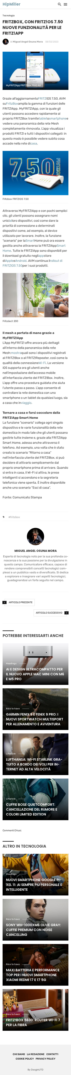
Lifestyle (11, 753)
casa (33, 143)
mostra (16, 353)
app (41, 256)
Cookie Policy (25, 1058)
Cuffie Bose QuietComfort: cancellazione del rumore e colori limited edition (31, 809)
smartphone (58, 118)
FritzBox (12, 103)
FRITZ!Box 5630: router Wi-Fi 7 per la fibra (33, 1022)
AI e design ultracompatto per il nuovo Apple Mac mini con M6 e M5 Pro (35, 674)
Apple (9, 261)
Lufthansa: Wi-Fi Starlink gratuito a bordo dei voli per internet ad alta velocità (34, 764)
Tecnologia (8, 15)
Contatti (52, 1054)
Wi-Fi (42, 363)
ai (10, 221)
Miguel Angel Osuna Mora (28, 41)
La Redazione (35, 1054)
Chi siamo (19, 1054)
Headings (11, 663)
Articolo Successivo (49, 612)
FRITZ (42, 98)
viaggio (26, 403)
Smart (30, 241)
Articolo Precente (20, 602)
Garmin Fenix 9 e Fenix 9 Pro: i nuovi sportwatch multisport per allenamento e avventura (34, 719)
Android (21, 261)
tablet (43, 118)
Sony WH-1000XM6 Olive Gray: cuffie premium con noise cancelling (33, 930)
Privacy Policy (45, 1058)
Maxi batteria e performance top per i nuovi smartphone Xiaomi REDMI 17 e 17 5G (32, 975)
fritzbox (15, 517)
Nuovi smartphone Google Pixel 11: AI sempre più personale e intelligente (34, 884)
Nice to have (13, 708)
